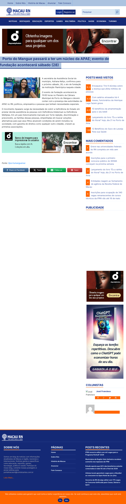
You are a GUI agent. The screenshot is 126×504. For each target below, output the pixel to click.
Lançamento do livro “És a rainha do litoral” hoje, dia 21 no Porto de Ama (105, 120)
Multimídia (70, 21)
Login (59, 12)
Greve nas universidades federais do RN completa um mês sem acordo (103, 149)
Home (10, 3)
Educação (37, 21)
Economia (101, 21)
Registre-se (69, 12)
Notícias (13, 21)
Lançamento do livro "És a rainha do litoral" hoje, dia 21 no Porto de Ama (104, 172)
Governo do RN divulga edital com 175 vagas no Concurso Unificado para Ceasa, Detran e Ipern (102, 482)
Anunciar (52, 3)
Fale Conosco (64, 3)
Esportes (49, 21)
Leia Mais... (9, 477)
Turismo (113, 21)
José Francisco (103, 391)
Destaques (24, 21)
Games (59, 21)
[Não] (123, 497)
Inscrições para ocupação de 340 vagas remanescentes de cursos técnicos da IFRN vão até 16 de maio (104, 195)
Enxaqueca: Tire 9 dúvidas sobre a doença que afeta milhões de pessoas (104, 89)
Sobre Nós (20, 3)
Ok (60, 500)
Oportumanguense (16, 163)
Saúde (91, 21)
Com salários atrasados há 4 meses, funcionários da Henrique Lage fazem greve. (104, 100)
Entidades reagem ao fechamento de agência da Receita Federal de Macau (104, 184)
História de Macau (36, 3)
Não (66, 500)
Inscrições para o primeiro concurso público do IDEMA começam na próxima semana (101, 161)
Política (82, 21)
